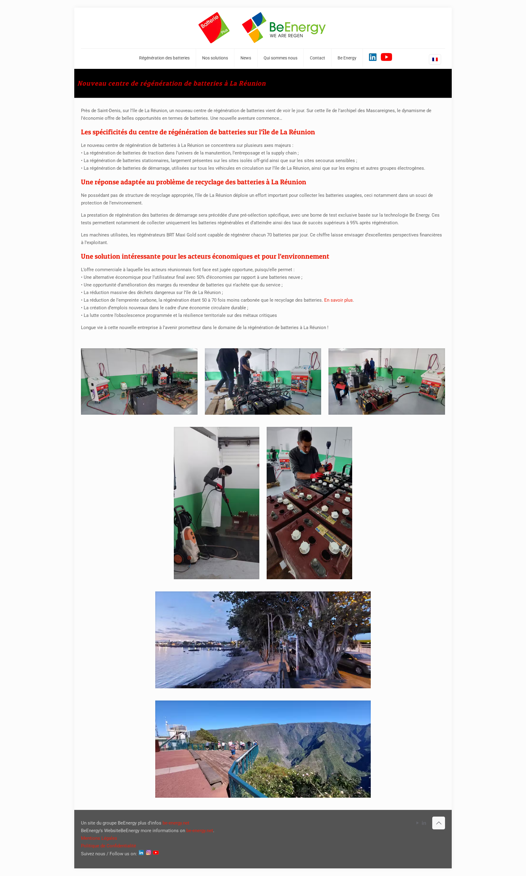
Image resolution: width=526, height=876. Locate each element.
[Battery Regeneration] (263, 28)
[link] (139, 381)
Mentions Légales (99, 838)
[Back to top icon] (438, 823)
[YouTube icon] (417, 823)
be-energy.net (176, 823)
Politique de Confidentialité (108, 846)
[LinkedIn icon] (424, 823)
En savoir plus (338, 300)
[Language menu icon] (435, 59)
